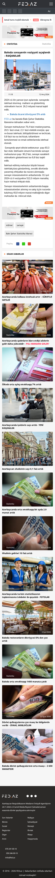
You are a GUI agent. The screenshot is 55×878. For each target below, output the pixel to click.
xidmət (9, 225)
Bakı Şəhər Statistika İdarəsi (19, 233)
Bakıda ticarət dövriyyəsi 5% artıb (27, 114)
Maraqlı (31, 826)
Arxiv (4, 839)
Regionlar (6, 830)
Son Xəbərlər (7, 817)
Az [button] (49, 11)
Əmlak (30, 830)
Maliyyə (31, 817)
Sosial (4, 826)
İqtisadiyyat (32, 822)
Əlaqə (30, 834)
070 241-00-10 (11, 849)
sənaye (20, 225)
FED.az (8, 119)
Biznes (4, 822)
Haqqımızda (33, 839)
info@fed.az (10, 857)
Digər (4, 834)
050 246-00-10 (12, 853)
